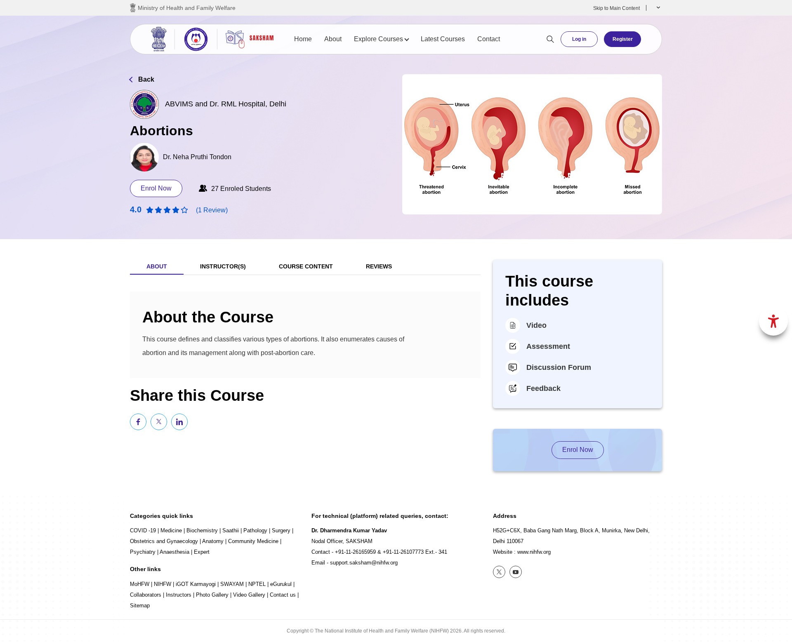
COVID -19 (143, 530)
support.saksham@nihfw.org (364, 563)
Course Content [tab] (306, 266)
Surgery (281, 530)
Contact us (283, 595)
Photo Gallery (212, 595)
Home (303, 38)
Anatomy (213, 541)
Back (146, 79)
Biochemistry (202, 530)
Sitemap (140, 605)
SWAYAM (232, 584)
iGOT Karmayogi (196, 584)
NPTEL (257, 584)
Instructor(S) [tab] (223, 266)
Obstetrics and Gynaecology (164, 541)
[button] (657, 7)
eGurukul (281, 584)
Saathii (230, 530)
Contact (488, 38)
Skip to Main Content (616, 8)
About (333, 38)
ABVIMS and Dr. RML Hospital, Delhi (225, 104)
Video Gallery (249, 595)
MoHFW (139, 584)
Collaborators (145, 595)
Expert (202, 552)
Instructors (178, 595)
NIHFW (162, 584)
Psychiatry (143, 552)
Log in (579, 39)
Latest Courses (443, 38)
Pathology (255, 530)
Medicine (171, 530)
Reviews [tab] (379, 266)
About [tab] (156, 266)
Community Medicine (253, 541)
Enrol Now (156, 188)
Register (623, 39)
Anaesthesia (174, 552)
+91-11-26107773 (403, 552)
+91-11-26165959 (355, 552)
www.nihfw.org (534, 552)
